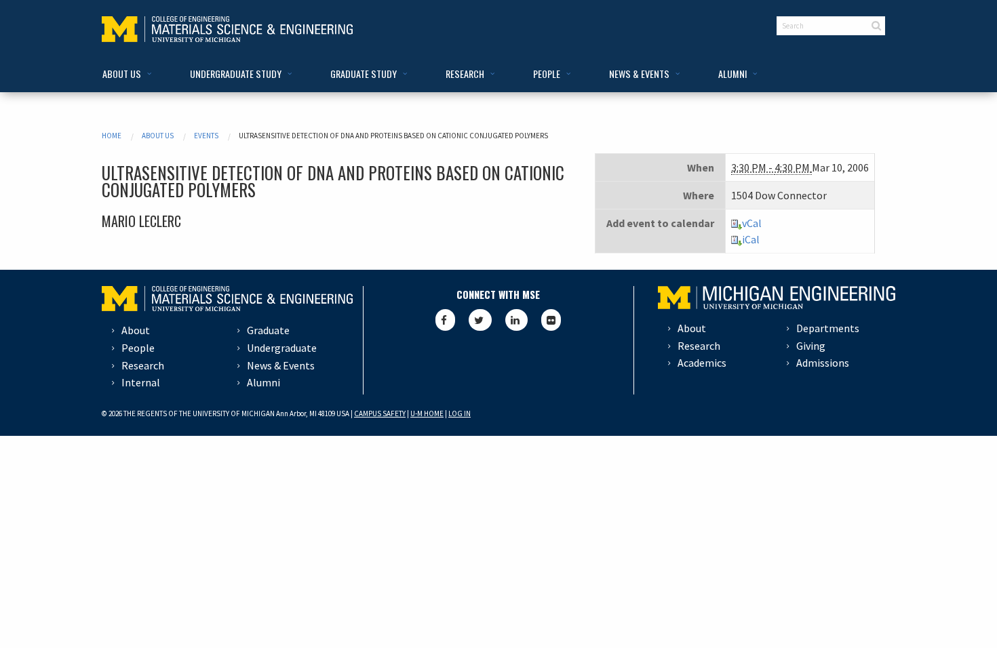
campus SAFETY (380, 413)
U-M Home (427, 413)
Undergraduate (282, 348)
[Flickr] (551, 320)
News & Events (281, 365)
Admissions (822, 362)
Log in (459, 413)
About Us (158, 135)
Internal (140, 382)
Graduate (268, 330)
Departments (827, 328)
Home (111, 135)
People (138, 348)
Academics (702, 362)
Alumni (263, 382)
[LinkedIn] (516, 320)
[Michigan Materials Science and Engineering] (227, 28)
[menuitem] (124, 74)
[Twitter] (480, 320)
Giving (810, 345)
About (135, 330)
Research (142, 365)
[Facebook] (445, 320)
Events (206, 135)
